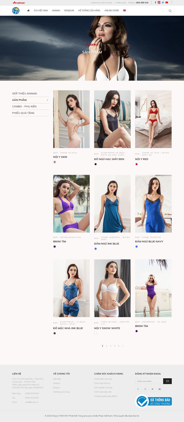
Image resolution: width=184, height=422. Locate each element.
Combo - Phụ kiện (24, 106)
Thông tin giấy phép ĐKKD (105, 396)
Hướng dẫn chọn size (103, 379)
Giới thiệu (57, 379)
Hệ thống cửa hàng (89, 10)
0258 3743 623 (32, 398)
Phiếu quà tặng (23, 113)
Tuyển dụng (120, 3)
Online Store (112, 10)
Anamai (56, 10)
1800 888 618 (142, 2)
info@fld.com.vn (32, 402)
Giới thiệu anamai (24, 93)
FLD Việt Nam (41, 10)
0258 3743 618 (32, 393)
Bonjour (69, 10)
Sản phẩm (19, 100)
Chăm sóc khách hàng (101, 3)
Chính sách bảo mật (102, 392)
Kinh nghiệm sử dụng (103, 387)
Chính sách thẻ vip (102, 383)
